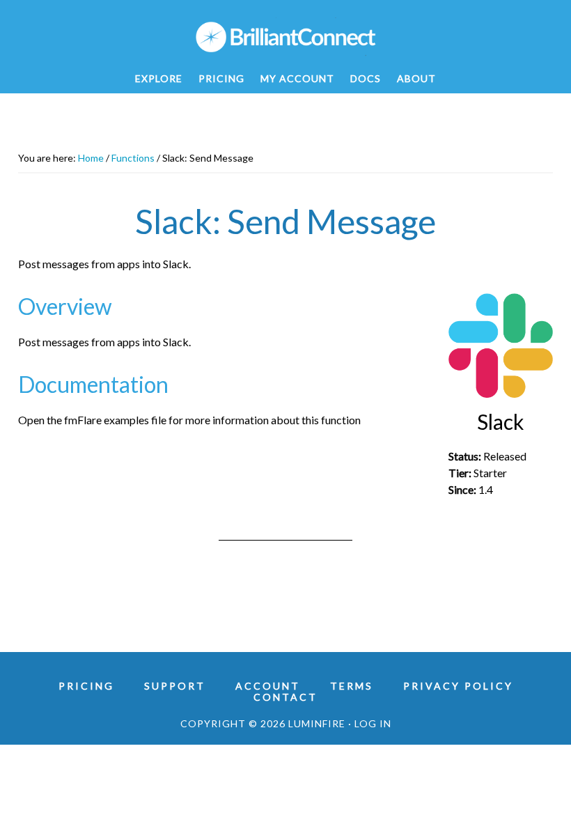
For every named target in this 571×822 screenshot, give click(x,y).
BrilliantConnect (285, 36)
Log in (372, 723)
